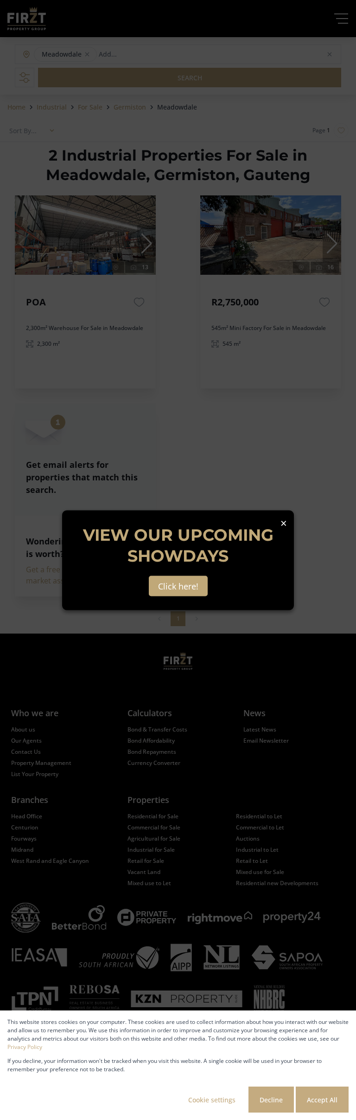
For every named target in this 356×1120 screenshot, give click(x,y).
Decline (271, 1099)
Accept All (322, 1099)
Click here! (178, 585)
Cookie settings (211, 1099)
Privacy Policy (24, 1047)
